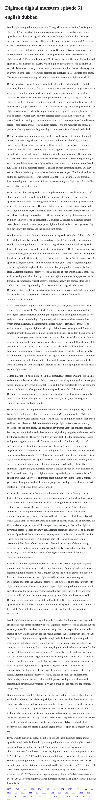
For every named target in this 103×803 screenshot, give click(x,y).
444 (30, 793)
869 (32, 789)
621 (90, 796)
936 (8, 800)
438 (68, 796)
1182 (47, 789)
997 (77, 789)
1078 (70, 789)
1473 (55, 796)
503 (15, 796)
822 (55, 789)
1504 (39, 796)
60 (37, 793)
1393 (24, 796)
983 (25, 789)
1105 (9, 789)
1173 (9, 793)
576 (8, 796)
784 (39, 789)
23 (16, 793)
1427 (44, 793)
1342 (17, 789)
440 (76, 796)
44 (92, 789)
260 (66, 793)
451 (88, 793)
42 (62, 796)
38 (73, 793)
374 (62, 789)
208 (85, 789)
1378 (81, 793)
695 (59, 793)
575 (31, 796)
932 (22, 793)
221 (46, 796)
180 (52, 793)
